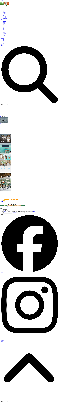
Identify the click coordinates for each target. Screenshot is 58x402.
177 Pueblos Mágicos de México (4, 206)
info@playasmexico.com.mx (4, 341)
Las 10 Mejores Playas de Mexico (4, 201)
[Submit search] (7, 104)
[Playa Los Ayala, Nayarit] (4, 122)
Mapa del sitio (2, 340)
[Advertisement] (29, 109)
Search (1, 104)
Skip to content (1, 0)
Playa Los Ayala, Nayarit (4, 123)
